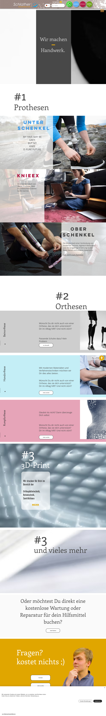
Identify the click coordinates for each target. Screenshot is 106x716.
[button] (102, 11)
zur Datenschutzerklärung (8, 714)
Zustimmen (98, 701)
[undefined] (101, 358)
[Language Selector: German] (48, 5)
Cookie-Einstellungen (85, 701)
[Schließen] (105, 688)
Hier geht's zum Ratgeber (73, 255)
